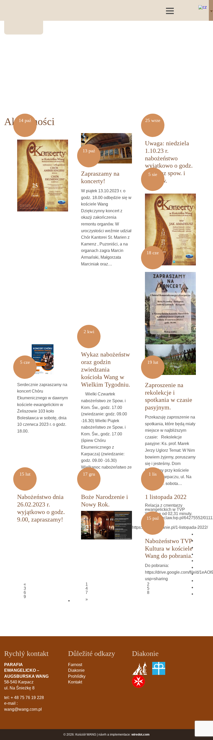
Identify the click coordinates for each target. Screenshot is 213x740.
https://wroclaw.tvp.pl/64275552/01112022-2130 (170, 520)
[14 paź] (42, 172)
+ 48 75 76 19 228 (27, 697)
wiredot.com (140, 734)
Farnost (75, 664)
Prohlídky (76, 676)
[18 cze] (170, 305)
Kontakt (75, 682)
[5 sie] (170, 226)
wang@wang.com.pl (23, 709)
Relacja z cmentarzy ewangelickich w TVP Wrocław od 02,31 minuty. (168, 509)
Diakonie (76, 670)
